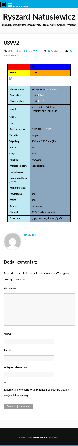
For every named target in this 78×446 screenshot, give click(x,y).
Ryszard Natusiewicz (39, 17)
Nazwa (8, 334)
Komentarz (11, 288)
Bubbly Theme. (25, 438)
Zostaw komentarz (12, 56)
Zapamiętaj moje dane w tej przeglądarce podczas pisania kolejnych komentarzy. (36, 393)
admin (57, 51)
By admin (30, 234)
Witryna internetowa (15, 367)
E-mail (8, 350)
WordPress (54, 438)
